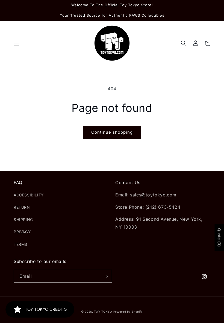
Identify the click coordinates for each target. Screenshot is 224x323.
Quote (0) (219, 237)
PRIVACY (22, 231)
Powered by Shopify (128, 311)
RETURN (22, 207)
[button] (16, 43)
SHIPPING (23, 219)
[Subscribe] (106, 276)
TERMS (20, 244)
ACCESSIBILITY (29, 195)
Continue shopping (112, 132)
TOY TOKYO (103, 311)
